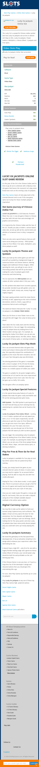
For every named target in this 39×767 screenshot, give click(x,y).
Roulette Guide (11, 715)
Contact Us (10, 647)
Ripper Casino (12, 134)
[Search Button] (35, 616)
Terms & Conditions (12, 632)
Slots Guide (10, 712)
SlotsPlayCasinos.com (15, 756)
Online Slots (10, 690)
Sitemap (9, 644)
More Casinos (11, 673)
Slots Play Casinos (9, 13)
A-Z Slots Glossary (12, 709)
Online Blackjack (11, 696)
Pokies (9, 687)
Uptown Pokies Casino (13, 670)
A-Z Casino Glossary (12, 706)
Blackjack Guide (11, 718)
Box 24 (4, 600)
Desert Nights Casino (15, 132)
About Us (9, 629)
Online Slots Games (23, 13)
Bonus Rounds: (9, 116)
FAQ (8, 641)
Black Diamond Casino (15, 138)
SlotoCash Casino (12, 667)
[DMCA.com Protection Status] (28, 726)
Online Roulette (11, 693)
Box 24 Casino (12, 136)
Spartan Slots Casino (14, 140)
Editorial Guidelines (12, 638)
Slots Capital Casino (14, 130)
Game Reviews (11, 684)
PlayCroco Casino (12, 664)
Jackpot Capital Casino (13, 658)
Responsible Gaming (13, 635)
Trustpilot (6, 752)
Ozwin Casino (11, 661)
